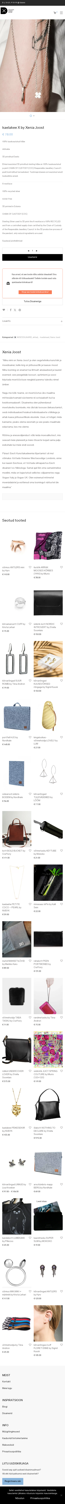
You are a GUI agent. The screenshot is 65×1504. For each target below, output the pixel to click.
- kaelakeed (44, 337)
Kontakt (6, 1382)
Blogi (4, 1407)
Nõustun (19, 1498)
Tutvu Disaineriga (32, 301)
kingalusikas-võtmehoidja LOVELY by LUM (46, 741)
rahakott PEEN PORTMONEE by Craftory (42, 964)
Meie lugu (7, 1388)
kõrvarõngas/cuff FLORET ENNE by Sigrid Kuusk (46, 1348)
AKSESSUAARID (24, 337)
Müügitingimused (11, 1432)
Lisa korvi (32, 257)
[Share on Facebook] (10, 310)
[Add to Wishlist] (5, 310)
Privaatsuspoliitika (11, 1452)
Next (62, 65)
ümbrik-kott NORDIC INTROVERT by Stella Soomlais (45, 627)
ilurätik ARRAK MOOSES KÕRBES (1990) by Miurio (43, 570)
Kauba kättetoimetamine (15, 1438)
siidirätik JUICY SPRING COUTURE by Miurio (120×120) (45, 1074)
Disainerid (7, 1413)
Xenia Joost (55, 337)
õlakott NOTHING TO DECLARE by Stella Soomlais (44, 1131)
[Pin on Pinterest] (20, 310)
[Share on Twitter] (15, 310)
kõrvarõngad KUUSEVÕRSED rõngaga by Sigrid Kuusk (46, 684)
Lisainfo (6, 321)
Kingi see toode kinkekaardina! (35, 292)
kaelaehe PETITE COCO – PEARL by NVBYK (11, 907)
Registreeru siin (13, 1481)
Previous (3, 65)
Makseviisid (8, 1445)
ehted (35, 337)
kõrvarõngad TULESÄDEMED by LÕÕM (43, 797)
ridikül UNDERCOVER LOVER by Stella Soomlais (13, 1074)
